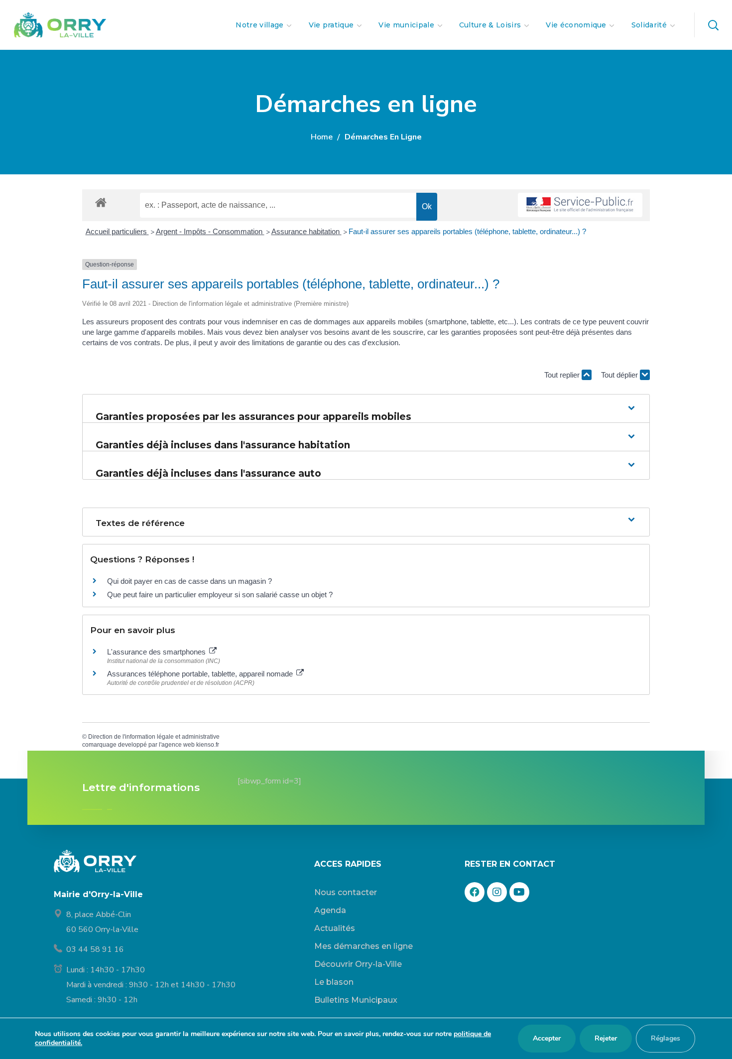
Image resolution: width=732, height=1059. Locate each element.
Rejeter (606, 1038)
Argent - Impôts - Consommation (210, 231)
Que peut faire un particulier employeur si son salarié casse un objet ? (220, 594)
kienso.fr (207, 744)
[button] (713, 25)
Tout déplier (620, 375)
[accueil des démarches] (101, 202)
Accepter (547, 1038)
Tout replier (563, 375)
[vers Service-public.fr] (580, 205)
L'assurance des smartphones (157, 652)
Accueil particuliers (117, 231)
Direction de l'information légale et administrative (154, 736)
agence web (178, 744)
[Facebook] (475, 892)
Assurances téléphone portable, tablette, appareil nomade (201, 673)
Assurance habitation (306, 231)
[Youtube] (519, 892)
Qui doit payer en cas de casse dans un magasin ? (189, 581)
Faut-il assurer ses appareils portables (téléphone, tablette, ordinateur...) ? (467, 231)
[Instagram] (497, 892)
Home (322, 137)
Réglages (665, 1038)
